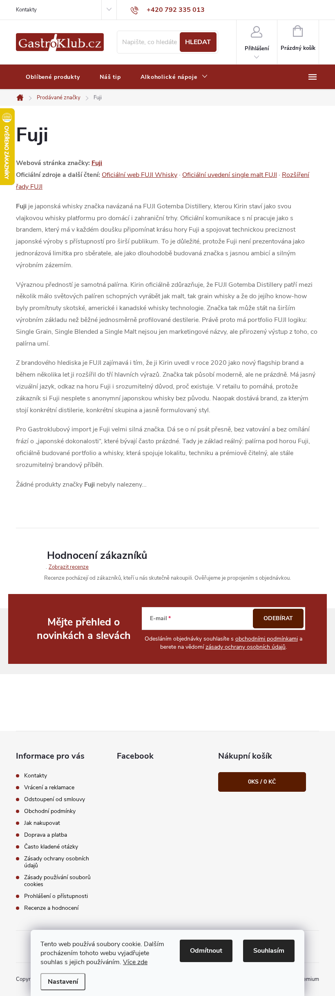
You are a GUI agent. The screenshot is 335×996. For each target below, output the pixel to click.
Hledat (198, 42)
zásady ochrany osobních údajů (245, 647)
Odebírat (278, 618)
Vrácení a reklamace (49, 787)
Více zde (135, 962)
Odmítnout (206, 950)
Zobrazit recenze (69, 567)
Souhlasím (268, 950)
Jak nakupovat (42, 823)
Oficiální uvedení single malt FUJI (229, 174)
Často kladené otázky (51, 847)
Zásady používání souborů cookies (57, 880)
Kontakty (26, 9)
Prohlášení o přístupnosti (56, 896)
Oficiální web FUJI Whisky (139, 174)
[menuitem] (53, 77)
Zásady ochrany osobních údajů (56, 862)
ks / (262, 782)
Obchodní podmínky (50, 811)
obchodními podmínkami (266, 639)
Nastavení (63, 981)
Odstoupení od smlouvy (54, 799)
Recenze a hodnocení (51, 908)
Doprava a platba (45, 835)
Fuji (97, 163)
